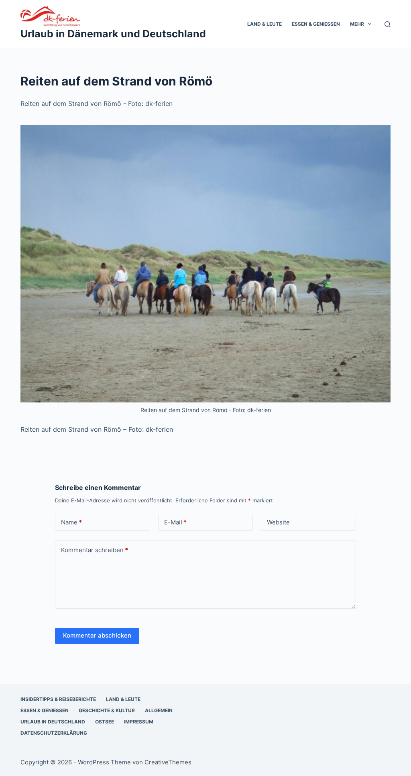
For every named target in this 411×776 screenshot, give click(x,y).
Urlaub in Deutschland (52, 722)
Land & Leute (264, 24)
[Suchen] (388, 24)
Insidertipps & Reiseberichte (58, 699)
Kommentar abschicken (97, 635)
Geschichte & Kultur (107, 710)
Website (278, 522)
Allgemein (159, 710)
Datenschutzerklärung (53, 733)
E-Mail (175, 522)
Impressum (138, 722)
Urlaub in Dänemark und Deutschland (113, 34)
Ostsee (104, 722)
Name (71, 522)
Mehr (357, 24)
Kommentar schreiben (94, 550)
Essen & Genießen (316, 24)
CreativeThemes (167, 762)
